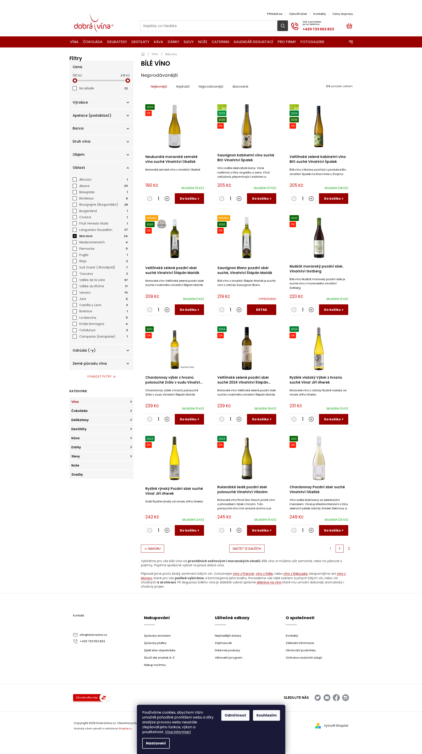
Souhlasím (266, 715)
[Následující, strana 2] (340, 549)
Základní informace (300, 643)
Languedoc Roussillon (103, 230)
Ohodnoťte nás (87, 697)
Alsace (103, 186)
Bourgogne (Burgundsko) (103, 204)
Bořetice (103, 311)
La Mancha (103, 317)
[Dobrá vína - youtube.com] (327, 697)
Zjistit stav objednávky (159, 650)
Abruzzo (103, 179)
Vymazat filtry (99, 376)
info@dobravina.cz (93, 635)
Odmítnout (235, 715)
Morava (103, 236)
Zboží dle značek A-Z (159, 658)
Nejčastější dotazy (228, 636)
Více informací (178, 731)
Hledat (282, 25)
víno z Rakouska (295, 573)
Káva (75, 438)
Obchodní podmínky (301, 650)
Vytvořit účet (298, 14)
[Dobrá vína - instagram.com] (345, 697)
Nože (75, 465)
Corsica (103, 217)
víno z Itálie (264, 573)
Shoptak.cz (125, 728)
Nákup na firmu (155, 665)
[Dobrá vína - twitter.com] (317, 697)
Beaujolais (103, 192)
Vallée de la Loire (103, 280)
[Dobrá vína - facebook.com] (336, 697)
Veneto (103, 292)
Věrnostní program (228, 658)
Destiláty (78, 429)
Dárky (76, 447)
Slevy (75, 456)
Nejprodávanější (211, 86)
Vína (75, 402)
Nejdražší (183, 86)
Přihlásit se (274, 14)
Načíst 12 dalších (247, 548)
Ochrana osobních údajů (304, 658)
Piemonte (103, 248)
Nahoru (154, 548)
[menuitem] (73, 41)
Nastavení (156, 743)
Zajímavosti (223, 643)
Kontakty (319, 14)
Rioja (103, 261)
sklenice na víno (269, 582)
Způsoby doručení (157, 636)
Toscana (103, 274)
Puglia (103, 255)
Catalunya (103, 330)
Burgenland (103, 211)
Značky (77, 474)
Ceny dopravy (343, 14)
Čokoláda (79, 411)
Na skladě (103, 88)
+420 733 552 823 (92, 641)
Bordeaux (103, 198)
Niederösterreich (103, 242)
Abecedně (240, 86)
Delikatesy (80, 420)
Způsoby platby (155, 643)
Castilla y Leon (103, 305)
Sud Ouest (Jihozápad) (103, 267)
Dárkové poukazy (227, 650)
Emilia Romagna (103, 324)
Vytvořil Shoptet (336, 725)
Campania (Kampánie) (103, 336)
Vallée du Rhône (103, 286)
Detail (261, 309)
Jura (103, 299)
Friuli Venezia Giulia (103, 223)
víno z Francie (243, 573)
